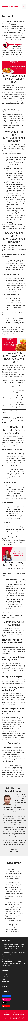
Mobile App (5, 981)
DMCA (21, 1012)
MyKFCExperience (10, 6)
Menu (3, 979)
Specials (4, 986)
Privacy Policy (7, 1014)
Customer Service (7, 976)
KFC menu (14, 173)
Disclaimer (15, 1012)
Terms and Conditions (18, 1014)
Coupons (4, 974)
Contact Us (8, 1012)
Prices (4, 984)
